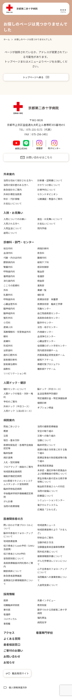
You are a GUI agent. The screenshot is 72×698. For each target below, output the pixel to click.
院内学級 (41, 228)
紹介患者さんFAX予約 (14, 553)
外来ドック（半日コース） (17, 406)
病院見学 (41, 622)
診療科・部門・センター (18, 242)
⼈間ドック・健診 (14, 382)
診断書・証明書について (49, 180)
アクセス (9, 633)
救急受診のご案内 (12, 189)
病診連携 (8, 457)
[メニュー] (63, 9)
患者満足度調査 (45, 465)
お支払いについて (12, 203)
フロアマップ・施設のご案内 (18, 466)
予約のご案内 (10, 401)
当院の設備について (47, 491)
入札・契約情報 (11, 462)
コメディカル (10, 619)
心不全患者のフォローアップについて (52, 570)
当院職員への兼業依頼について (52, 578)
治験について (44, 440)
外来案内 (9, 174)
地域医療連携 (10, 541)
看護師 (6, 614)
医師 (5, 600)
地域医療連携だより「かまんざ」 (52, 531)
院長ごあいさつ (11, 426)
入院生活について (12, 228)
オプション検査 (45, 407)
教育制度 (41, 605)
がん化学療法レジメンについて (52, 562)
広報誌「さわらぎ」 (47, 509)
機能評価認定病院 (12, 476)
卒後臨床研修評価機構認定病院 (18, 495)
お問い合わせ (11, 656)
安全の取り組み (45, 431)
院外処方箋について (47, 551)
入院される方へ (11, 223)
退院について (10, 232)
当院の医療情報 (11, 506)
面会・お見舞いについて (49, 219)
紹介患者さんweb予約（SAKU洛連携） (18, 547)
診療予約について (46, 189)
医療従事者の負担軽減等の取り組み (52, 459)
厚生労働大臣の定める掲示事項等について (52, 480)
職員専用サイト (20, 673)
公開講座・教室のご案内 (49, 199)
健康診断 (41, 402)
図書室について (45, 495)
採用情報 (9, 594)
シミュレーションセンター (51, 500)
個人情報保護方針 (18, 687)
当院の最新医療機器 (47, 426)
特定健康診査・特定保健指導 (52, 398)
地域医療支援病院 (12, 471)
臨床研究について (46, 445)
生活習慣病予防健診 (47, 393)
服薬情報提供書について (49, 556)
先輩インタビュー (46, 600)
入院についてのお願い (14, 219)
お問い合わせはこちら (39, 157)
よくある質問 (11, 638)
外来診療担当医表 (12, 194)
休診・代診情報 (11, 199)
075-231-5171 (34, 129)
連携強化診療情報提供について (18, 582)
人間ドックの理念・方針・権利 (18, 395)
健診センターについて (14, 389)
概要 (5, 431)
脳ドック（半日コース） (49, 389)
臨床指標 (8, 453)
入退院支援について (47, 585)
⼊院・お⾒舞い (13, 213)
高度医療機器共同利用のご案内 (18, 564)
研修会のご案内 (45, 537)
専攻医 (6, 609)
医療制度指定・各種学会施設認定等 (18, 446)
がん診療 (8, 501)
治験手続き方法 (45, 542)
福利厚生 (41, 617)
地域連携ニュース (46, 525)
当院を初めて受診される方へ (18, 180)
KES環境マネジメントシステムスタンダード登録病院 (18, 482)
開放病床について (12, 571)
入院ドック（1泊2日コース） (18, 410)
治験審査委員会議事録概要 (51, 547)
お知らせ (9, 662)
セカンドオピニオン (47, 194)
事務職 (6, 623)
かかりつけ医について (48, 185)
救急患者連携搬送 (12, 575)
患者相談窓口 (11, 644)
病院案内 (9, 420)
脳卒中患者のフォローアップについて (18, 534)
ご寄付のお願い (13, 650)
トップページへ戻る (33, 77)
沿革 (5, 435)
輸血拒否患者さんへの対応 (51, 486)
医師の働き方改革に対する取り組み (52, 451)
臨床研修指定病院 (12, 488)
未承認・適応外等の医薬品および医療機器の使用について (52, 472)
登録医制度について (13, 558)
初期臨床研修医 (11, 605)
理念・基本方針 (11, 440)
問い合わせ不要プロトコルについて (18, 526)
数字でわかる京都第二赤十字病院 (52, 611)
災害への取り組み (46, 435)
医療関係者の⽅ (13, 519)
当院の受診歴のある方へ (15, 185)
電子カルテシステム (47, 505)
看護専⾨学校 (44, 633)
